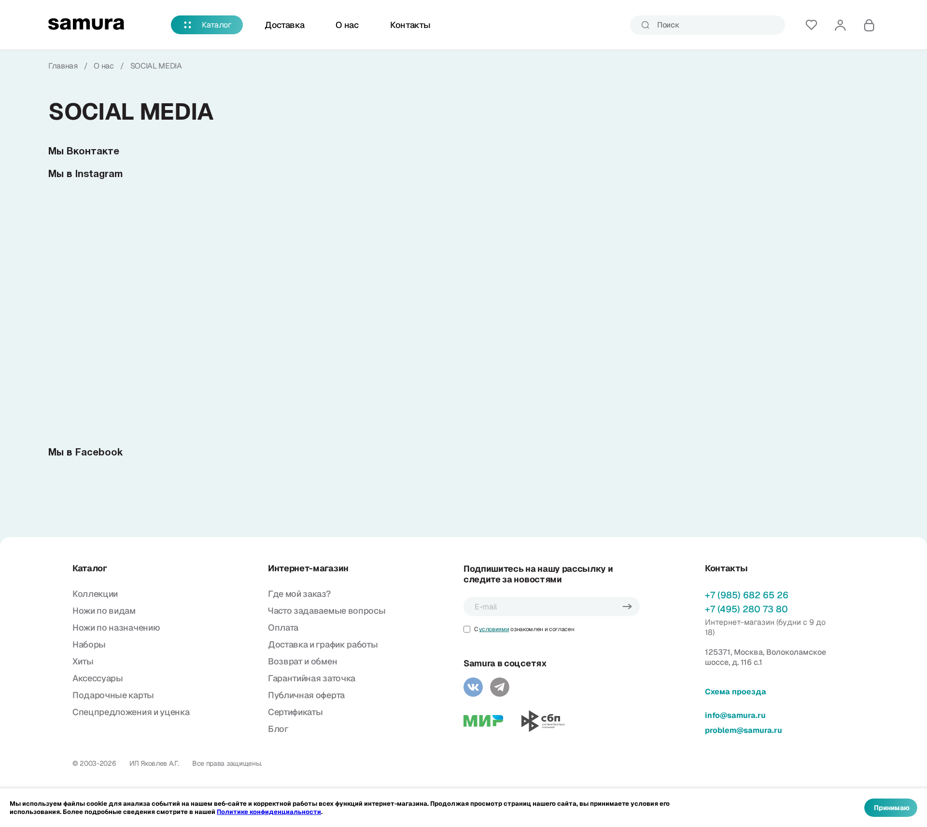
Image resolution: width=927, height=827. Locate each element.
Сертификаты (295, 711)
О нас (347, 24)
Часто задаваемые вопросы (326, 610)
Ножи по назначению (116, 627)
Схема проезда (735, 692)
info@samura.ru (735, 715)
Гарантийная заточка (311, 678)
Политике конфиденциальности (269, 812)
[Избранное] (811, 25)
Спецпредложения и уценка (130, 711)
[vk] (473, 687)
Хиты (83, 661)
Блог (278, 728)
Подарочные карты (113, 695)
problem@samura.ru (743, 730)
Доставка (284, 24)
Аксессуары (97, 678)
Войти (840, 25)
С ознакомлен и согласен (524, 629)
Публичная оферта (306, 695)
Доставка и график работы (323, 644)
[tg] (499, 687)
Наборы (89, 644)
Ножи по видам (104, 610)
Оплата (283, 627)
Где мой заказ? (299, 593)
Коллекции (95, 593)
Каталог (217, 25)
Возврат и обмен (302, 661)
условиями (494, 629)
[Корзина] (869, 25)
